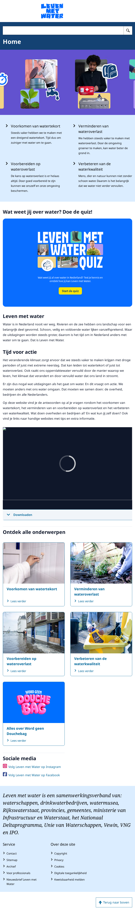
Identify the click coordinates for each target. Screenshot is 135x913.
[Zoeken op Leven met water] (128, 30)
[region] (67, 468)
